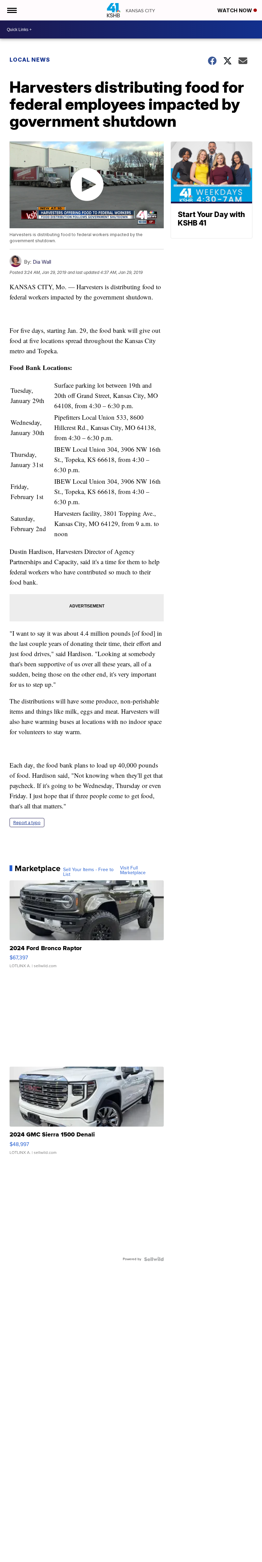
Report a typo (27, 822)
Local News (30, 59)
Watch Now (235, 10)
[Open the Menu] (11, 10)
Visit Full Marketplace (133, 870)
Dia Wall (42, 262)
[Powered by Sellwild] (154, 1259)
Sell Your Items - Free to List (88, 872)
